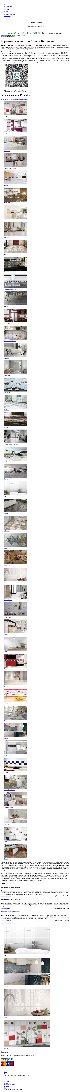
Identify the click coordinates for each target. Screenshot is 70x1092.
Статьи (6, 19)
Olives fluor (7, 617)
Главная (6, 9)
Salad (6, 703)
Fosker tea (7, 392)
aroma (6, 1048)
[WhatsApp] (14, 36)
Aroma (6, 116)
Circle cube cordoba (10, 272)
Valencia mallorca (9, 790)
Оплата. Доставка (9, 14)
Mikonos (6, 531)
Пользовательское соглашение (13, 1089)
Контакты (7, 16)
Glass (6, 427)
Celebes (6, 220)
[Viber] (12, 36)
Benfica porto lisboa (10, 168)
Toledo (6, 772)
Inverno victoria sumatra (11, 444)
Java (5, 462)
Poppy (6, 669)
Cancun (6, 185)
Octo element (8, 600)
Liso (5, 496)
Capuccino (7, 202)
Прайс (6, 11)
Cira (5, 254)
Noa (5, 582)
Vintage (6, 824)
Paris (5, 651)
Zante (6, 859)
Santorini (7, 721)
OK (5, 1073)
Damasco (7, 323)
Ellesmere (7, 375)
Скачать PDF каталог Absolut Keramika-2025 (14, 99)
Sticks (6, 738)
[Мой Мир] (6, 36)
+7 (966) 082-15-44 (6, 6)
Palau (6, 634)
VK (5, 1072)
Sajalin (6, 686)
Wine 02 (6, 841)
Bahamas (7, 151)
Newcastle (7, 565)
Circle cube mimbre (10, 289)
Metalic (6, 513)
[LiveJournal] (10, 36)
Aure (5, 133)
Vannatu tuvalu (8, 807)
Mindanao (7, 548)
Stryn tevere (7, 755)
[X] (8, 36)
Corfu (6, 306)
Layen (6, 479)
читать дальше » (6, 896)
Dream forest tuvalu (10, 341)
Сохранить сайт (21, 35)
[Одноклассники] (4, 36)
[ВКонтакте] (2, 36)
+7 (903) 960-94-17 (6, 4)
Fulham (6, 410)
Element (6, 358)
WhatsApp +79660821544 (22, 32)
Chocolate (7, 237)
